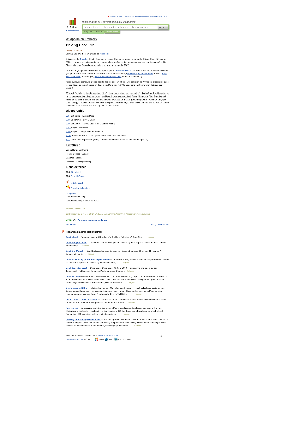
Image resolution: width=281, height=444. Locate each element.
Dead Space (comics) (76, 268)
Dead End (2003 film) (76, 242)
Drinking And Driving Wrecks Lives (83, 319)
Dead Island (72, 237)
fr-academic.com (72, 31)
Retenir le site (116, 17)
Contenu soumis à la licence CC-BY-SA (81, 214)
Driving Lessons (157, 224)
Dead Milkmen (73, 276)
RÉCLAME (115, 335)
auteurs (147, 214)
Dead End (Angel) (74, 251)
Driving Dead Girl (116, 214)
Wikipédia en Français (93, 32)
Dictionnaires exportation (74, 339)
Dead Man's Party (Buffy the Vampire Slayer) (88, 259)
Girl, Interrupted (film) (76, 288)
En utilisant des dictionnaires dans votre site (143, 17)
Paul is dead (72, 308)
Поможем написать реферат (92, 220)
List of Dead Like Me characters (81, 299)
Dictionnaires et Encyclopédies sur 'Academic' (108, 21)
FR (165, 17)
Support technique (104, 335)
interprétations (112, 32)
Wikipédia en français (134, 214)
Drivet (73, 224)
